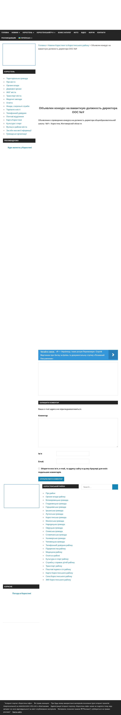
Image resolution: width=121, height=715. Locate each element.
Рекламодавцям (8, 38)
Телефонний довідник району (59, 545)
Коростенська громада (56, 517)
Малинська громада (55, 521)
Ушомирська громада (55, 538)
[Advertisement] (75, 20)
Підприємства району (56, 548)
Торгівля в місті (13, 109)
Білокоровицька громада (57, 500)
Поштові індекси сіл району (58, 569)
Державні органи (14, 89)
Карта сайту (17, 712)
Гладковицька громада (56, 503)
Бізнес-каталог (64, 32)
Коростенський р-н (45, 32)
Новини (15, 32)
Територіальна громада (17, 78)
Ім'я (40, 453)
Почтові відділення (15, 116)
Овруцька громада (54, 528)
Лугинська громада (54, 514)
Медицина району (54, 552)
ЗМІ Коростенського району (58, 579)
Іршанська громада (54, 510)
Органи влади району (55, 496)
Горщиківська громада (56, 507)
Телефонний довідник (16, 113)
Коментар (43, 415)
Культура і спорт (14, 123)
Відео (83, 32)
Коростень (27, 32)
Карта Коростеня (14, 120)
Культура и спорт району (57, 559)
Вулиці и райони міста (16, 127)
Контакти (101, 32)
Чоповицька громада (55, 541)
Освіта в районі (53, 555)
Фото (76, 32)
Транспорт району (54, 566)
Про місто (10, 82)
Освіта (9, 102)
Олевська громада (54, 531)
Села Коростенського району (59, 576)
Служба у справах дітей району (60, 562)
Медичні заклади (14, 99)
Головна (5, 32)
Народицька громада (55, 524)
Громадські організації (16, 134)
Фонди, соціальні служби (17, 106)
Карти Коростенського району (59, 573)
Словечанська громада (56, 534)
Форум (92, 32)
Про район (50, 493)
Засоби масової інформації (18, 130)
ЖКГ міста (11, 92)
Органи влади (12, 85)
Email (41, 461)
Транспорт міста (13, 96)
